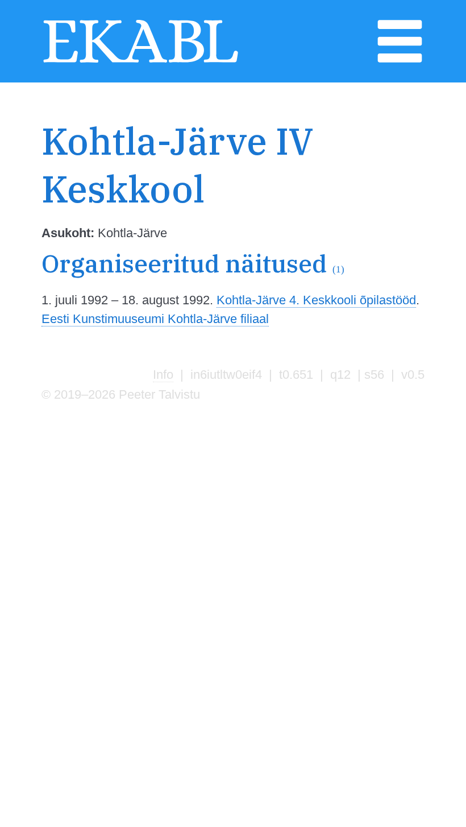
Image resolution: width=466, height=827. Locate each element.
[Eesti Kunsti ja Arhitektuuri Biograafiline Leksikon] (140, 62)
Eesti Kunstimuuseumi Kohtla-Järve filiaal (155, 319)
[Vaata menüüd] (400, 62)
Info (163, 374)
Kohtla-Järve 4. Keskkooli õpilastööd (316, 300)
